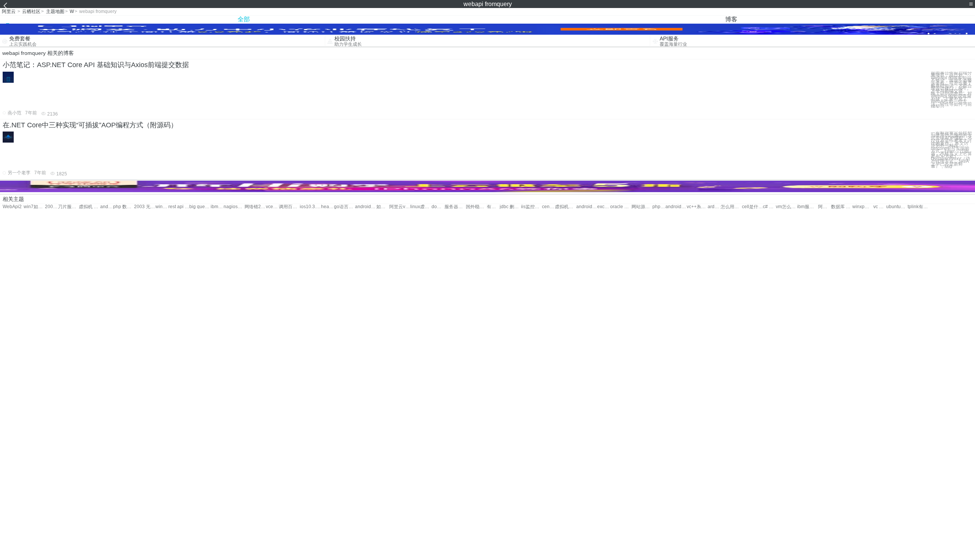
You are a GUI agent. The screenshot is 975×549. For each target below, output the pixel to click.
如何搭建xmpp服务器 (382, 207)
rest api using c (178, 207)
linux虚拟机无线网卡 (420, 207)
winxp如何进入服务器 (862, 207)
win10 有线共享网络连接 (161, 207)
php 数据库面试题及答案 (123, 207)
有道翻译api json (493, 207)
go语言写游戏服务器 (344, 207)
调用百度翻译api (289, 207)
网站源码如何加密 (641, 207)
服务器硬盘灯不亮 (454, 207)
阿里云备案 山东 (824, 207)
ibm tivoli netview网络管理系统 (217, 207)
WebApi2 (12, 207)
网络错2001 (255, 207)
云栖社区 (31, 11)
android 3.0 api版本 (106, 207)
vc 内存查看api (879, 207)
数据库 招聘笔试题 (841, 207)
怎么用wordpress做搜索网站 (731, 207)
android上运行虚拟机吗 (586, 207)
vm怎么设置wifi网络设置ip (786, 207)
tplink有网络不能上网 (918, 207)
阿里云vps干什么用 (399, 207)
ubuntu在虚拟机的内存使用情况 (896, 207)
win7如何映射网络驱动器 (34, 207)
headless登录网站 (327, 207)
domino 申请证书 (438, 207)
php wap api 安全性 (658, 207)
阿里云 (9, 11)
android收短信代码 (675, 207)
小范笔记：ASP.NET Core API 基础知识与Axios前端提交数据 (96, 65)
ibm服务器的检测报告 (807, 207)
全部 (244, 19)
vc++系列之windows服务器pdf (697, 207)
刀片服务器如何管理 (68, 207)
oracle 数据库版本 (620, 207)
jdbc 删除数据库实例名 (510, 207)
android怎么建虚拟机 (365, 207)
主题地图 (55, 11)
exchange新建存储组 (603, 207)
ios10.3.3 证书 (310, 207)
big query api (199, 207)
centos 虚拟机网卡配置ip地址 (548, 207)
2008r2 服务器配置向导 (51, 207)
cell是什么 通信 (752, 207)
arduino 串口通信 (714, 207)
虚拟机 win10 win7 (89, 207)
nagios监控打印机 (234, 207)
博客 (731, 19)
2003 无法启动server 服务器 (144, 207)
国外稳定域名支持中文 (476, 207)
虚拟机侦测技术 (565, 207)
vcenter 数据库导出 (272, 207)
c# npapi (769, 207)
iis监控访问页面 (531, 207)
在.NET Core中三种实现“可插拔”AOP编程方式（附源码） (90, 125)
